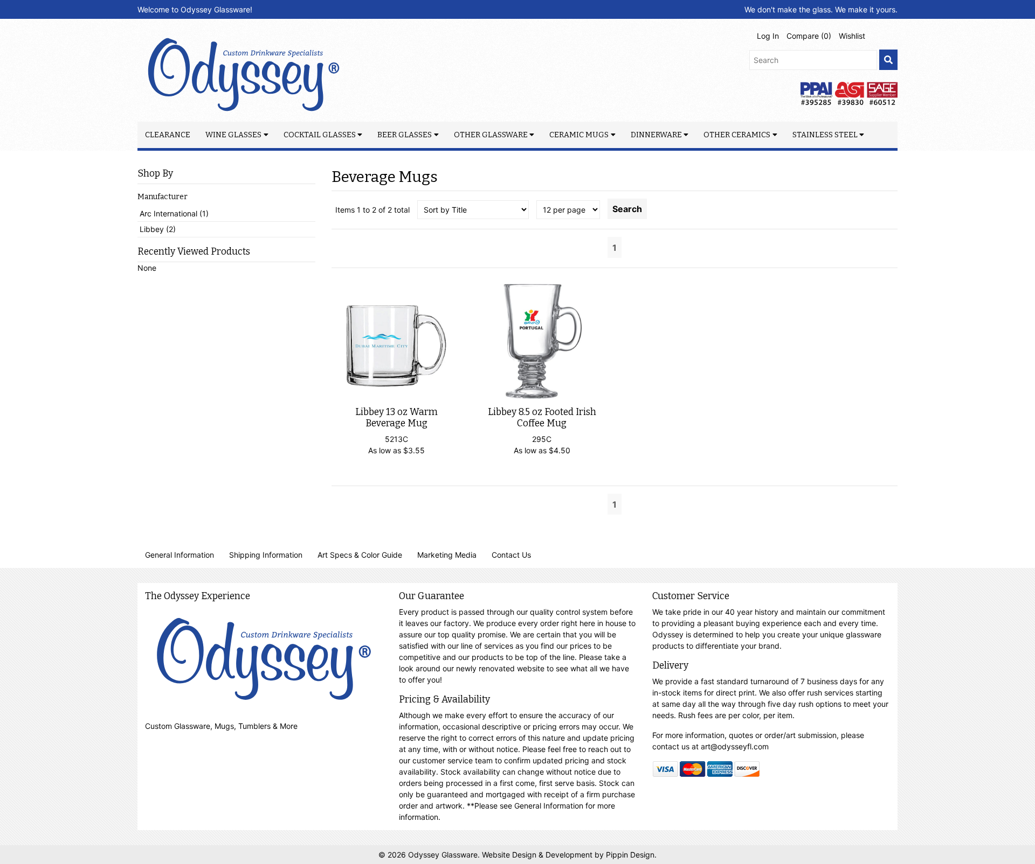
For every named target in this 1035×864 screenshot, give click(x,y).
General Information (179, 554)
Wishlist (852, 35)
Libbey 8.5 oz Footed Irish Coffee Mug (542, 417)
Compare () (808, 35)
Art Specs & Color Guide (360, 554)
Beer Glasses (404, 134)
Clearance (167, 134)
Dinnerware (656, 134)
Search (627, 208)
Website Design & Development (538, 854)
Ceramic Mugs (579, 134)
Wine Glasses (233, 134)
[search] (888, 60)
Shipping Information (265, 554)
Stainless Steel (825, 134)
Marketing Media (447, 554)
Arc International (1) (174, 213)
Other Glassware (491, 134)
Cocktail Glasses (320, 134)
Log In (768, 35)
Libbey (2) (158, 229)
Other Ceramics (736, 134)
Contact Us (511, 554)
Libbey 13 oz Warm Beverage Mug (396, 417)
